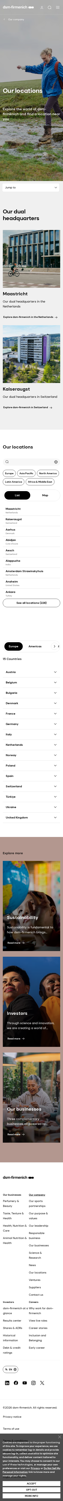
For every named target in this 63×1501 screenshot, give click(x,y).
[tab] (17, 495)
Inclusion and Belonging (37, 1338)
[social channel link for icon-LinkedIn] (7, 1383)
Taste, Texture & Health (13, 1216)
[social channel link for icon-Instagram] (33, 1383)
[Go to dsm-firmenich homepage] (18, 7)
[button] (49, 7)
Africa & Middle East (40, 481)
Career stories (38, 1328)
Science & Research (35, 1255)
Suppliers (35, 1287)
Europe (9, 473)
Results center (12, 1320)
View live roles (38, 1320)
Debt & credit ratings (11, 1350)
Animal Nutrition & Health (15, 1240)
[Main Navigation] (57, 7)
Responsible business (36, 1235)
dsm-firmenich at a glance (15, 1310)
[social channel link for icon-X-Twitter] (42, 1383)
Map (45, 495)
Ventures (34, 1280)
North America (48, 473)
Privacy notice (12, 1417)
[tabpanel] (31, 556)
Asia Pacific (26, 473)
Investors (8, 1302)
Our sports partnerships (37, 1203)
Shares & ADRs (12, 1328)
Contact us (36, 1295)
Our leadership (38, 1226)
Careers (33, 1302)
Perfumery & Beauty (11, 1203)
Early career (37, 1348)
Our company (16, 19)
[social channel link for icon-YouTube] (24, 1383)
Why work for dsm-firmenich (41, 1310)
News (32, 1265)
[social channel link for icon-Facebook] (16, 1383)
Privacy (35, 1468)
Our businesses (12, 1194)
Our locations (37, 1272)
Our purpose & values (38, 1216)
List (17, 495)
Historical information (10, 1338)
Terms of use (11, 1429)
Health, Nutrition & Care (15, 1228)
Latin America (13, 481)
